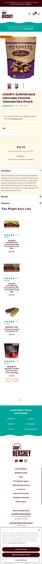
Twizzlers (30, 424)
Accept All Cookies (21, 549)
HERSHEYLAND (21, 473)
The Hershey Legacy (21, 481)
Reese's (11, 424)
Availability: (21, 156)
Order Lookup (21, 502)
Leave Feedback (21, 469)
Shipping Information (21, 498)
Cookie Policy (12, 543)
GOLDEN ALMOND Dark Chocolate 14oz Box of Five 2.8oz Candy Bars (11, 244)
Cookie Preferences (21, 560)
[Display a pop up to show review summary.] (18, 235)
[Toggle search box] (29, 14)
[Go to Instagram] (25, 460)
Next (39, 27)
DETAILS (28, 4)
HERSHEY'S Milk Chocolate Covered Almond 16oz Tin (11, 329)
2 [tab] (23, 400)
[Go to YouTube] (21, 460)
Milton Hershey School (20, 485)
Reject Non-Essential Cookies (21, 555)
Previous (3, 27)
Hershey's (11, 419)
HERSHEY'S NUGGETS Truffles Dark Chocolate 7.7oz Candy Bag (11, 370)
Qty (4, 128)
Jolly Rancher (30, 429)
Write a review (24, 106)
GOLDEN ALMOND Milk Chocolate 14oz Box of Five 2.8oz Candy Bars (11, 288)
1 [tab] (20, 400)
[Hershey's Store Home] (7, 14)
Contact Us (21, 489)
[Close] (39, 530)
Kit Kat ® (11, 429)
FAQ (21, 477)
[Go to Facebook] (16, 461)
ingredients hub (16, 119)
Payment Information (21, 493)
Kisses (30, 419)
